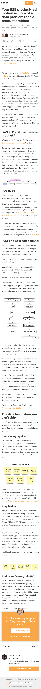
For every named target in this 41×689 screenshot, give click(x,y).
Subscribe (29, 3)
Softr (19, 46)
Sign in (36, 3)
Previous (8, 646)
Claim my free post (20, 631)
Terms (24, 679)
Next (34, 646)
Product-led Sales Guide (11, 408)
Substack (12, 687)
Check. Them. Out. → (10, 63)
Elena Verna (14, 34)
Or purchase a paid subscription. (20, 636)
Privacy (19, 679)
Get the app (29, 683)
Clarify (6, 76)
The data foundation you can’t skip (20, 141)
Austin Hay (24, 34)
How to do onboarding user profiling (23, 501)
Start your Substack (16, 683)
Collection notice (32, 679)
